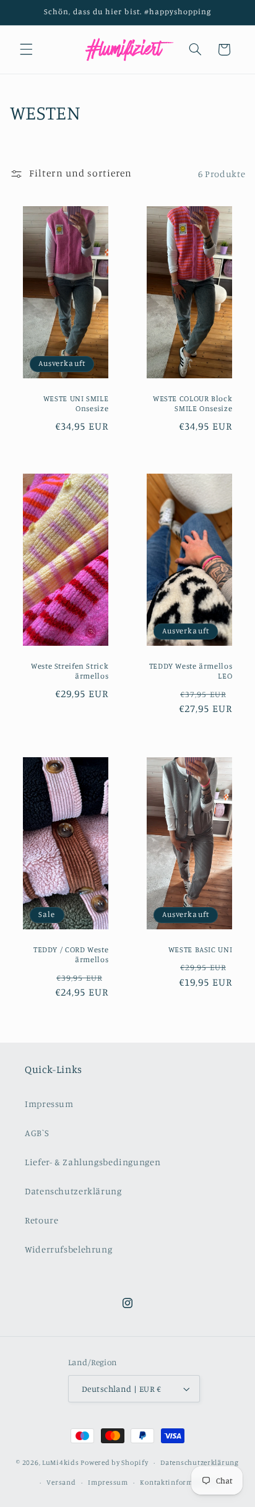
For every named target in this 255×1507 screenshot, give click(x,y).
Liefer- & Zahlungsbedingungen (92, 1162)
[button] (26, 49)
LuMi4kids (60, 1462)
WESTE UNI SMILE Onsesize (75, 402)
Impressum (49, 1103)
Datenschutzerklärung (73, 1191)
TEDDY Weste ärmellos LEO (190, 670)
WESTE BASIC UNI (200, 948)
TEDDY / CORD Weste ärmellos (70, 953)
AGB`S (37, 1132)
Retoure (41, 1220)
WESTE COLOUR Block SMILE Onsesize (192, 402)
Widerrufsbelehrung (68, 1249)
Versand (61, 1482)
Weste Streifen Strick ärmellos (69, 670)
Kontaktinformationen (180, 1482)
